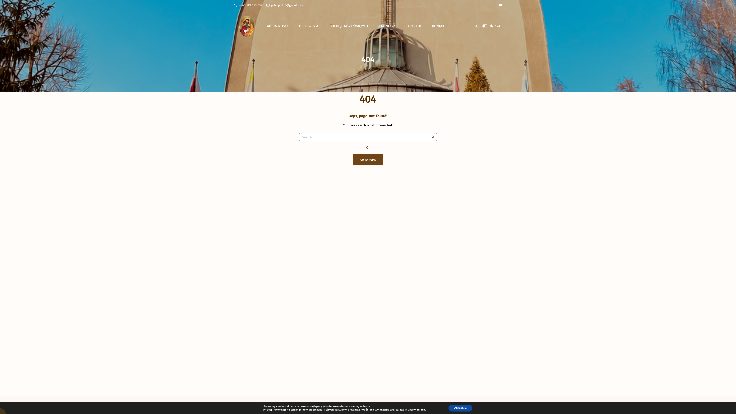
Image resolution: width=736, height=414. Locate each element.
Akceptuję (460, 408)
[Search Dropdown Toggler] (476, 26)
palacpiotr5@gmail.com (287, 5)
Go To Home (368, 159)
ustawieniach (416, 410)
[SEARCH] (433, 136)
